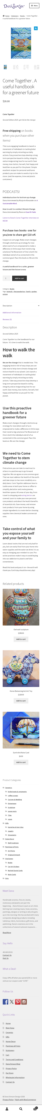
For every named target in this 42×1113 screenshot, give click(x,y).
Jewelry (10, 831)
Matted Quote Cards (15, 870)
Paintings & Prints (12, 847)
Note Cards (12, 874)
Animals (10, 291)
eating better (26, 495)
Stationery (15, 16)
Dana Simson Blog (13, 1064)
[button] (36, 28)
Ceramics (8, 788)
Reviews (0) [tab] (7, 319)
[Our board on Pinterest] (18, 1002)
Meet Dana (10, 1028)
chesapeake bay (19, 291)
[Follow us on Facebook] (5, 1002)
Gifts (7, 823)
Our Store (9, 1073)
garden (34, 291)
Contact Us (7, 955)
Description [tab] (7, 305)
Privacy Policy (11, 1068)
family (28, 291)
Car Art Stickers (13, 867)
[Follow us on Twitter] (11, 1002)
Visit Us (6, 958)
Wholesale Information (15, 1077)
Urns (7, 878)
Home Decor (9, 839)
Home (7, 16)
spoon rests (12, 811)
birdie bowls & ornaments (17, 792)
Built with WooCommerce (25, 1099)
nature (5, 294)
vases (10, 819)
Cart (7, 1055)
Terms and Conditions (14, 1059)
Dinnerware (12, 803)
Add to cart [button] (21, 639)
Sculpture (11, 807)
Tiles (10, 815)
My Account (7, 1109)
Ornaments (12, 835)
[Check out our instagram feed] (24, 1002)
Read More (7, 932)
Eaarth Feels (30, 212)
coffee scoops (13, 796)
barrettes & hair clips (15, 827)
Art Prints (11, 851)
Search (21, 1109)
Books (22, 16)
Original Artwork (14, 855)
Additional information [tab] (12, 312)
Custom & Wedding (15, 799)
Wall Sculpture (13, 843)
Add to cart (19, 278)
